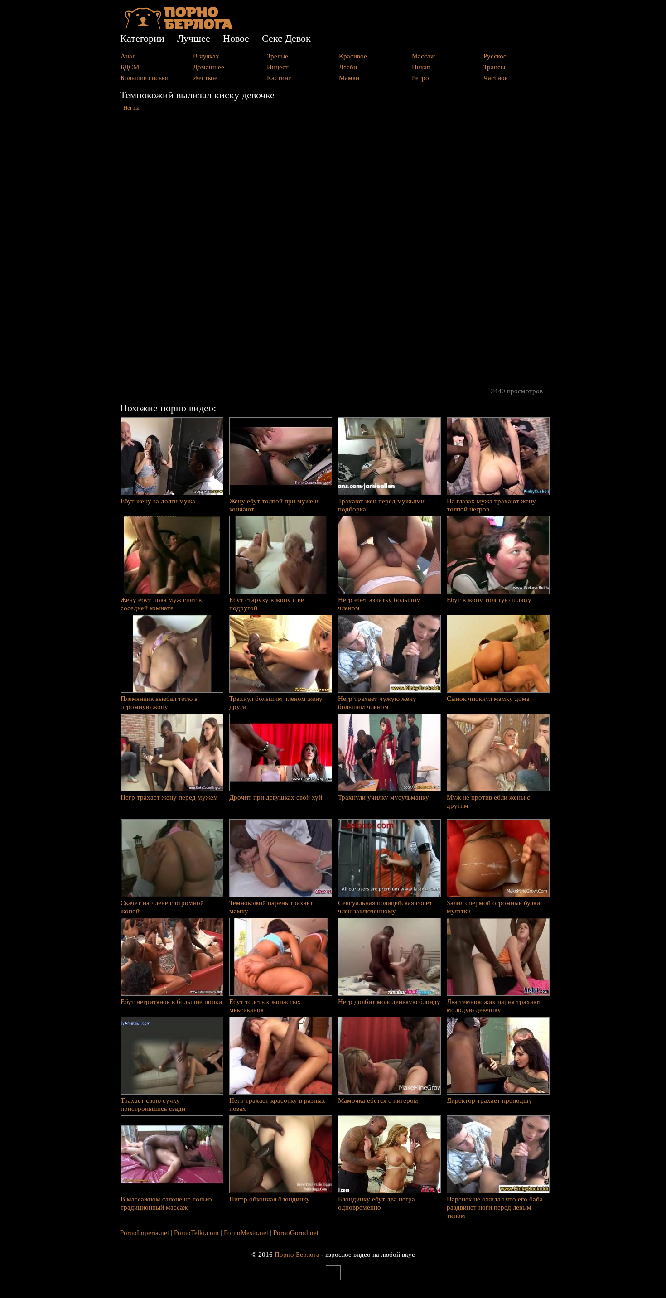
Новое (236, 38)
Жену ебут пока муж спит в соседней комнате (161, 604)
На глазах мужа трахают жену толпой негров (491, 505)
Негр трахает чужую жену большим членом (377, 702)
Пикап (421, 67)
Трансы (494, 67)
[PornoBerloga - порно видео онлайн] (179, 27)
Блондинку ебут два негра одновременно (376, 1203)
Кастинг (279, 78)
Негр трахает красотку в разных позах (277, 1104)
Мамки (349, 78)
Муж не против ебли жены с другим (488, 801)
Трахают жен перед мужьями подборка (381, 505)
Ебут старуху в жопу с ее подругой (266, 604)
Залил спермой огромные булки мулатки (493, 907)
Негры (131, 108)
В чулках (206, 56)
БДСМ (130, 67)
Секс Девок (286, 38)
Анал (128, 56)
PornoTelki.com (196, 1232)
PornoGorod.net (296, 1232)
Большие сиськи (145, 78)
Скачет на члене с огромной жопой (162, 907)
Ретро (420, 78)
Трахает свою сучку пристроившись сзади (153, 1104)
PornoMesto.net (246, 1232)
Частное (495, 78)
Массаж (423, 56)
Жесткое (205, 78)
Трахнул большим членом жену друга (276, 702)
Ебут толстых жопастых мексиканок (265, 1005)
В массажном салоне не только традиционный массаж (166, 1203)
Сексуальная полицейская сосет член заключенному (385, 907)
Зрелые (277, 56)
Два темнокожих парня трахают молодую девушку (494, 1005)
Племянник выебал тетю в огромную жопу (159, 702)
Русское (495, 56)
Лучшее (193, 38)
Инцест (278, 67)
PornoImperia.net (144, 1232)
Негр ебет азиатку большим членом (379, 604)
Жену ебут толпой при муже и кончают (274, 505)
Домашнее (208, 67)
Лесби (348, 67)
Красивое (353, 56)
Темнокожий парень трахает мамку (271, 907)
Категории (142, 38)
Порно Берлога (297, 1254)
